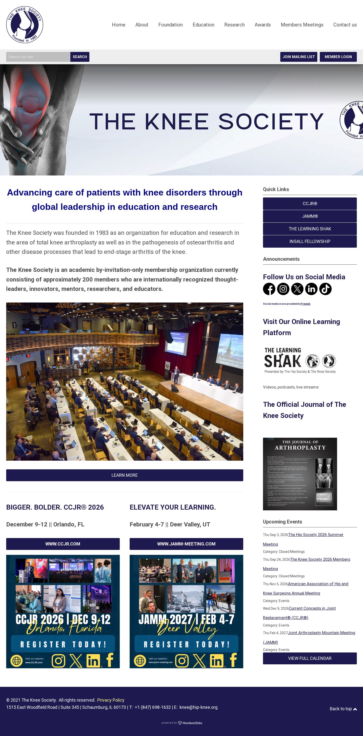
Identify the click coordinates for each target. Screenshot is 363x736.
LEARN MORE (125, 475)
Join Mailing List (299, 57)
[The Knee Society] (24, 41)
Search (80, 57)
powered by (169, 722)
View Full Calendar (310, 658)
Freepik (305, 304)
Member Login (338, 57)
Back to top (341, 708)
